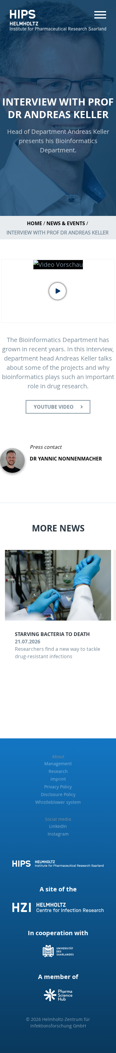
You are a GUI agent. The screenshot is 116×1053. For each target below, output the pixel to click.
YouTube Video (54, 406)
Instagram (58, 834)
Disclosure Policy (58, 794)
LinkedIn (58, 826)
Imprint (58, 779)
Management (58, 763)
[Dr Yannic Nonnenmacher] (15, 458)
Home (34, 223)
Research (58, 771)
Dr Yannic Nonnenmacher (66, 458)
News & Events (65, 223)
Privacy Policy (58, 787)
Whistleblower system (58, 802)
